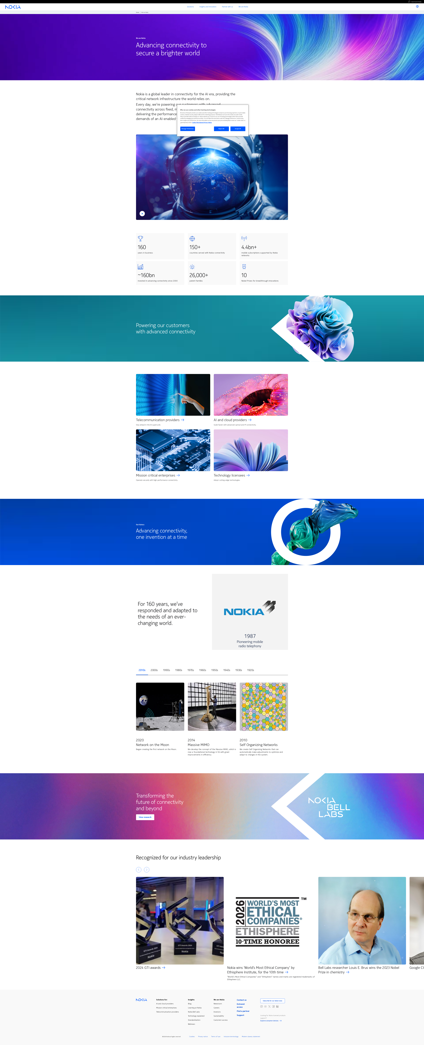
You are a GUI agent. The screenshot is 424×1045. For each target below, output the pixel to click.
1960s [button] (202, 670)
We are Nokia (219, 1000)
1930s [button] (238, 670)
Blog (189, 1004)
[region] (213, 120)
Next (146, 869)
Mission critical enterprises (155, 475)
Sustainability (219, 1016)
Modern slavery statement (251, 1036)
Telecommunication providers (158, 420)
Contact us (242, 1000)
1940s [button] (226, 670)
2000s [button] (154, 670)
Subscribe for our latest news (272, 1001)
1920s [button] (250, 670)
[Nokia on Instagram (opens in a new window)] (261, 1006)
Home (137, 12)
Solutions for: (161, 1000)
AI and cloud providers (230, 420)
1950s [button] (214, 670)
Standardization (194, 1020)
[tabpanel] (212, 719)
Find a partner (243, 1011)
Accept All (238, 129)
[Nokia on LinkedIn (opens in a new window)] (277, 1006)
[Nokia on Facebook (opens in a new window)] (273, 1006)
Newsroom (218, 1004)
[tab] (142, 670)
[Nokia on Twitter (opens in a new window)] (269, 1006)
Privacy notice (203, 1036)
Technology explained (196, 1016)
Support (240, 1015)
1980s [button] (178, 670)
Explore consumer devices (269, 1021)
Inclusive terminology (231, 1036)
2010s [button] (142, 670)
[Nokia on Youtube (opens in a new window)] (265, 1006)
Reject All (221, 129)
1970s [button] (190, 670)
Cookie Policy (196, 122)
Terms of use (215, 1036)
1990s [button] (166, 670)
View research (145, 817)
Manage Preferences (188, 129)
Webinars (191, 1024)
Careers (217, 1008)
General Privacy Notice (206, 122)
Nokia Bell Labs (194, 1012)
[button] (212, 177)
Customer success (221, 1020)
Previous (138, 869)
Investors (217, 1012)
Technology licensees (229, 475)
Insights (191, 1000)
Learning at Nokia (195, 1008)
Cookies (192, 1036)
